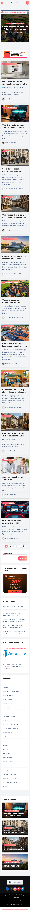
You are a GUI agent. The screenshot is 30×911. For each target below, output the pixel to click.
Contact (9, 900)
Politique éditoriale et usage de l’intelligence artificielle (15, 909)
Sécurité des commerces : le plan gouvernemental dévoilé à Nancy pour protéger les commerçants (13, 613)
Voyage (5, 786)
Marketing (5, 745)
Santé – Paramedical (8, 757)
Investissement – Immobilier (10, 728)
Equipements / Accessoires (10, 724)
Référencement (7, 753)
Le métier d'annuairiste (9, 737)
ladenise (7, 494)
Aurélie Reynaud (9, 273)
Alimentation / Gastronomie (11, 691)
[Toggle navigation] (2, 3)
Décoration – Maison (9, 716)
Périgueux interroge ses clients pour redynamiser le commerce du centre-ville (14, 435)
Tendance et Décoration (10, 778)
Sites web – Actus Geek (9, 774)
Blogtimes (24, 895)
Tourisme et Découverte (10, 238)
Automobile (6, 708)
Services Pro (6, 416)
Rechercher (7, 553)
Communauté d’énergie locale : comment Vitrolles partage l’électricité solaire (14, 346)
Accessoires (6, 683)
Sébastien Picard (9, 188)
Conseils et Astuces (8, 459)
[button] (27, 27)
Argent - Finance (8, 197)
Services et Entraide (9, 372)
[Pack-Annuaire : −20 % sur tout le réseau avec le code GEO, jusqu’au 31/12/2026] (15, 54)
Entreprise (6, 151)
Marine (11, 32)
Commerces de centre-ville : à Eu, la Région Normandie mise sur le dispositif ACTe (15, 217)
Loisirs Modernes (7, 741)
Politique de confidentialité (15, 904)
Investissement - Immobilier (10, 282)
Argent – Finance (7, 699)
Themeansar (14, 897)
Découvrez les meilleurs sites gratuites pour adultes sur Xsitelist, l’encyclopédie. (15, 83)
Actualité (5, 687)
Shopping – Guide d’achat (10, 770)
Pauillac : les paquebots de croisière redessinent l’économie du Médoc (14, 258)
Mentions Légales (18, 900)
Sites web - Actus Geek (15, 23)
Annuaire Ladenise (8, 503)
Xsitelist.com (8, 666)
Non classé (6, 749)
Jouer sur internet (8, 733)
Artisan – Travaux (8, 704)
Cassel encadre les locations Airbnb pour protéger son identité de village (14, 632)
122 (19, 546)
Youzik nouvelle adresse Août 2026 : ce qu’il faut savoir (15, 28)
